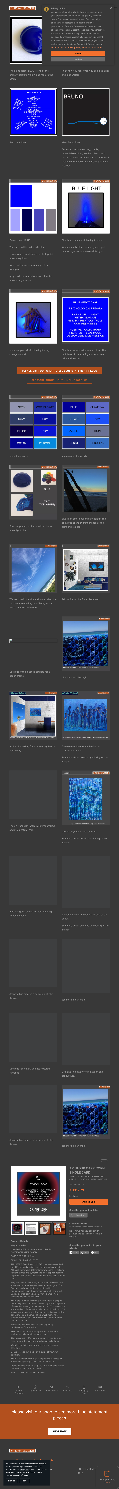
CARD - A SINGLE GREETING (93, 1179)
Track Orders (51, 1390)
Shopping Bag (83, 1391)
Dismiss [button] (11, 1481)
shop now (59, 1431)
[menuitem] (102, 1162)
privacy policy (25, 1470)
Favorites (67, 1390)
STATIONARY (84, 1176)
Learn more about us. (92, 47)
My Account (35, 1390)
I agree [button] (24, 1481)
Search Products (19, 1391)
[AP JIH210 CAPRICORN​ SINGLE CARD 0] (17, 1228)
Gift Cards (100, 1390)
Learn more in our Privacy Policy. (66, 47)
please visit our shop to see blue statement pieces (59, 370)
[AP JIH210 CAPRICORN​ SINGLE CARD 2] (45, 1228)
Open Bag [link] (107, 1482)
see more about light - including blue (59, 380)
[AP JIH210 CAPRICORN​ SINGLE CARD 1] (31, 1228)
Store (71, 1176)
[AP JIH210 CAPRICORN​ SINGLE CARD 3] (59, 1228)
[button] (78, 1215)
